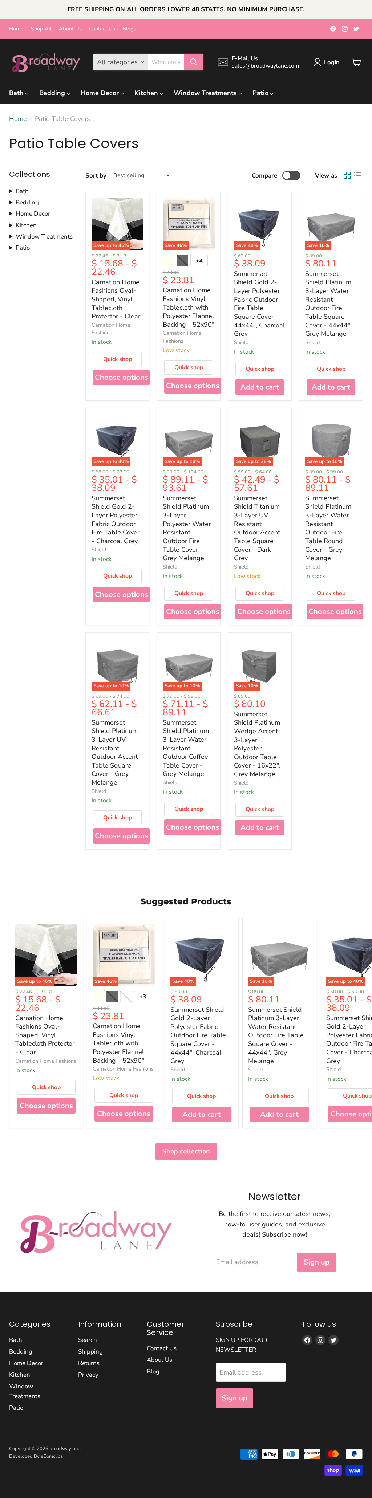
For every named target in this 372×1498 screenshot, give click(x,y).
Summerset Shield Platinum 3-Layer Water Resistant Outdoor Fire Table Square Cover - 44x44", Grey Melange (328, 303)
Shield (241, 342)
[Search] (193, 62)
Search (87, 1340)
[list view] (357, 175)
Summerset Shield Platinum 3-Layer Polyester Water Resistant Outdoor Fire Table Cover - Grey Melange (187, 528)
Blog (153, 1371)
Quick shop (117, 359)
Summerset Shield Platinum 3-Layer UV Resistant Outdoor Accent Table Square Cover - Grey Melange (115, 752)
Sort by (95, 175)
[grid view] (347, 175)
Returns (89, 1363)
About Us (70, 29)
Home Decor (101, 93)
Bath (17, 93)
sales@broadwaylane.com (265, 66)
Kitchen (147, 93)
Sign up (316, 1262)
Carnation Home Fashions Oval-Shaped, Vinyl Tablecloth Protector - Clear (116, 299)
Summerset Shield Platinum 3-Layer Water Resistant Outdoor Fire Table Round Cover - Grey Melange (328, 528)
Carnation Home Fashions (111, 328)
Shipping (90, 1351)
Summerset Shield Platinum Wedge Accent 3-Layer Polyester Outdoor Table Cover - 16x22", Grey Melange (257, 744)
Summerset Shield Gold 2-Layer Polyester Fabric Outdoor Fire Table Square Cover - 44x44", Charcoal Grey (259, 303)
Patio (261, 93)
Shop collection (186, 1151)
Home (16, 29)
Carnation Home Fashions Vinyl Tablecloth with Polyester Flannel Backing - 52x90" (188, 307)
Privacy (88, 1375)
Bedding (53, 93)
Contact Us (102, 29)
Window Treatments (206, 93)
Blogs (129, 29)
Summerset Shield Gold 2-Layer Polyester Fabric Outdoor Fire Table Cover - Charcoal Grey (116, 519)
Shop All (41, 29)
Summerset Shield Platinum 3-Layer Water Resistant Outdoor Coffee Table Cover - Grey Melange (186, 748)
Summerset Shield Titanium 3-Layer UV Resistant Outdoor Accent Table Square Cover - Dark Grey (257, 528)
